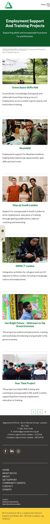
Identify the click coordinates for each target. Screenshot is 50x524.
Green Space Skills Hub (25, 87)
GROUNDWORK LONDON (14, 49)
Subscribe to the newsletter (11, 504)
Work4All (25, 148)
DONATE (7, 489)
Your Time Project (25, 383)
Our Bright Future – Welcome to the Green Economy (25, 324)
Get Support (9, 479)
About (6, 476)
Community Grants (13, 483)
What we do (9, 473)
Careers (5, 499)
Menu (43, 4)
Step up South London (25, 205)
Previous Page (33, 411)
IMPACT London (25, 265)
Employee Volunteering (10, 502)
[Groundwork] (7, 5)
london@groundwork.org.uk (26, 432)
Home (5, 469)
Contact (7, 486)
